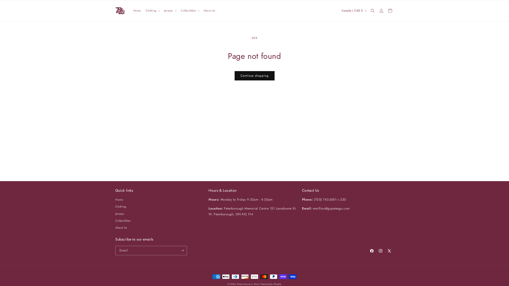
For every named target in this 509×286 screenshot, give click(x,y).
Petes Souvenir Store (248, 284)
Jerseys (119, 214)
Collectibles (122, 221)
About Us (121, 228)
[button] (152, 10)
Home (119, 200)
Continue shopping (255, 75)
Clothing (120, 207)
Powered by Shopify (271, 284)
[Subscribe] (182, 250)
